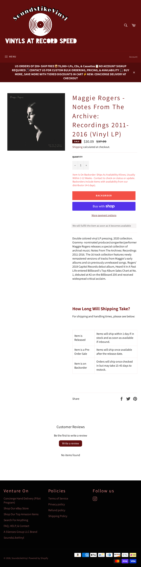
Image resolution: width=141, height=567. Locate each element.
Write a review (70, 443)
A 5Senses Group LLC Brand (20, 532)
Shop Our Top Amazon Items (21, 514)
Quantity (77, 156)
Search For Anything (16, 520)
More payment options (104, 215)
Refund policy (56, 510)
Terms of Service (58, 498)
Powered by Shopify (38, 558)
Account (133, 56)
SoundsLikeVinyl (14, 538)
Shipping (77, 147)
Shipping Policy (57, 516)
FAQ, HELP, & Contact (16, 526)
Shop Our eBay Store (16, 508)
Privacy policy (56, 504)
